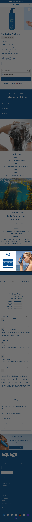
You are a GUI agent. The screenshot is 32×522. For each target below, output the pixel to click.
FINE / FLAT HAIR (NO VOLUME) (8, 262)
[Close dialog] (0, 251)
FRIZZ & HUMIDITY (8, 259)
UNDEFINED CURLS (8, 265)
